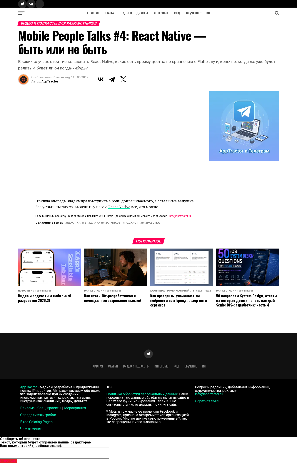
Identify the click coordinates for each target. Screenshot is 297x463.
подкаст (131, 222)
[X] (123, 79)
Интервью (161, 13)
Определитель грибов (38, 415)
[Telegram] (112, 79)
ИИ (208, 13)
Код (177, 13)
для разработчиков (105, 222)
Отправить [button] (8, 461)
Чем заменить (31, 429)
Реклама (27, 408)
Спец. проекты (49, 408)
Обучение (192, 13)
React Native (119, 206)
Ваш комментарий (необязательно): (31, 446)
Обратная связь (207, 401)
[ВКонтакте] (100, 79)
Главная (93, 13)
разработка (151, 222)
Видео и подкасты (134, 13)
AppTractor (50, 81)
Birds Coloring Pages (36, 422)
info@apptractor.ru (180, 215)
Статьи (110, 13)
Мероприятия (75, 408)
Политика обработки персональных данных (142, 394)
